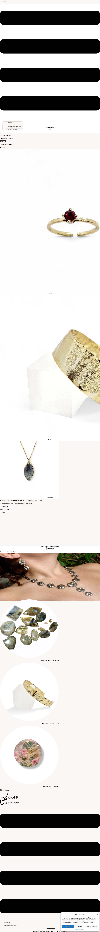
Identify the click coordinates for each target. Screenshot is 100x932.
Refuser (80, 926)
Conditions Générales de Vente (10, 925)
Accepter (68, 926)
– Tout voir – (3, 147)
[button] (97, 914)
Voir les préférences (92, 926)
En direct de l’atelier (12, 129)
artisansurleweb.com (62, 931)
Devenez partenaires (12, 127)
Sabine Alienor (4, 1)
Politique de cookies (79, 929)
